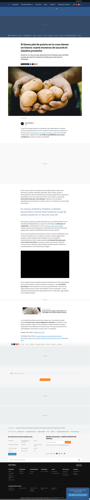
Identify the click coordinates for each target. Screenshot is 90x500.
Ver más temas (12, 454)
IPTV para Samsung (75, 431)
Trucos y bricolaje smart (38, 445)
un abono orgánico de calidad (53, 226)
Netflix (34, 35)
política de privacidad (64, 445)
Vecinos (20, 35)
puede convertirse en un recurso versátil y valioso (42, 133)
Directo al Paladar (44, 471)
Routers (10, 450)
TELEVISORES (15, 4)
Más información (54, 498)
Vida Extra (21, 473)
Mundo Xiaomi (11, 479)
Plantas (32, 344)
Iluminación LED (24, 448)
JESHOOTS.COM (39, 332)
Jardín (48, 344)
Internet (56, 35)
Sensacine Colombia (32, 490)
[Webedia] (79, 1)
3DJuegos (21, 471)
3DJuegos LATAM (22, 488)
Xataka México (11, 488)
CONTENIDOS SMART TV (27, 4)
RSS (62, 453)
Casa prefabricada (27, 35)
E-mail (37, 64)
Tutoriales (23, 444)
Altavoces (40, 35)
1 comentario (25, 64)
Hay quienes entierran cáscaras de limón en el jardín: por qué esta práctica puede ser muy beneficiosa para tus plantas (40, 427)
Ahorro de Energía (12, 448)
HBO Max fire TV (21, 431)
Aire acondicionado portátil (70, 35)
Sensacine (32, 471)
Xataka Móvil (11, 473)
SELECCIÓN (38, 4)
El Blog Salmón (76, 471)
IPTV (48, 431)
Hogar (27, 344)
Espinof (31, 473)
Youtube (79, 4)
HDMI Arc (53, 431)
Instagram (76, 4)
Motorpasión (54, 471)
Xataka (9, 471)
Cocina (79, 35)
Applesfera (10, 475)
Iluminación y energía (13, 444)
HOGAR (45, 4)
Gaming (61, 35)
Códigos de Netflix (41, 431)
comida (60, 344)
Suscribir (68, 442)
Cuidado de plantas (40, 344)
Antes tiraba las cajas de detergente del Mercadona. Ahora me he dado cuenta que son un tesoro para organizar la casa (44, 338)
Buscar (79, 460)
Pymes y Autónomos (75, 474)
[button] (30, 123)
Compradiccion (66, 475)
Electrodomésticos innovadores (25, 441)
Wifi (34, 450)
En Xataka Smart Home (46, 309)
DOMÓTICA (52, 4)
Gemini (45, 35)
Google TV (50, 35)
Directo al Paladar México (44, 488)
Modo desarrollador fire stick (63, 431)
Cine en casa (24, 450)
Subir (78, 465)
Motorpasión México (54, 488)
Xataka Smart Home (11, 477)
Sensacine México (34, 488)
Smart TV (36, 448)
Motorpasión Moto (55, 473)
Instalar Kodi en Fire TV (31, 431)
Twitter (81, 4)
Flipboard (74, 4)
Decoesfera (65, 473)
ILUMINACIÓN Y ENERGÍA (64, 4)
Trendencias (65, 471)
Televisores (10, 440)
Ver (46, 379)
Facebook (30, 64)
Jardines (54, 344)
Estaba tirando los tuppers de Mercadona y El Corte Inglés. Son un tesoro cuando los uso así (54, 311)
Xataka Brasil (11, 489)
